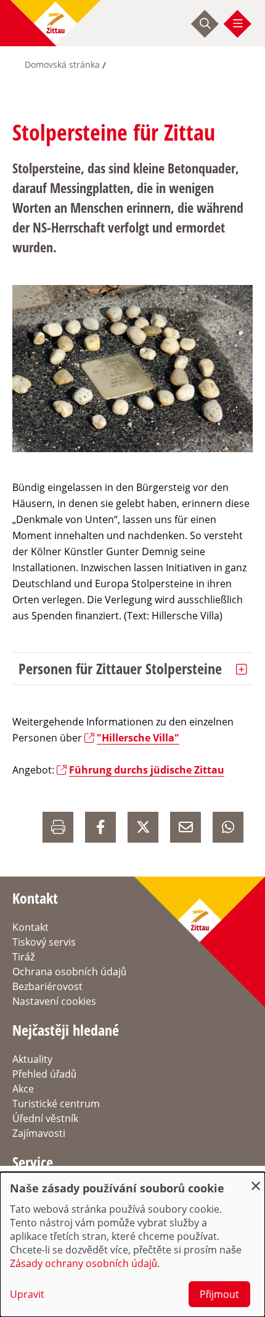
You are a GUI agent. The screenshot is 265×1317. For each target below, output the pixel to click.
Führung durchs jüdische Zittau (146, 770)
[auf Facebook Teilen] (100, 827)
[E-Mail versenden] (185, 827)
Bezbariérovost (47, 986)
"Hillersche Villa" (138, 738)
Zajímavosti (38, 1133)
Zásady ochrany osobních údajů (83, 1263)
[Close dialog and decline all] (256, 1179)
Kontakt (30, 927)
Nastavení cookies (54, 1001)
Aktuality (32, 1059)
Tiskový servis (44, 942)
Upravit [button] (27, 1294)
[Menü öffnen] (238, 23)
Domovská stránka (62, 64)
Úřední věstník (45, 1118)
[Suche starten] (205, 23)
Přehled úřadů (44, 1074)
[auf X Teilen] (143, 827)
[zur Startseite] (55, 23)
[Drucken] (58, 827)
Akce (23, 1089)
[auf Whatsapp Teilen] (228, 827)
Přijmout (219, 1294)
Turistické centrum (56, 1103)
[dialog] (132, 1244)
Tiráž (23, 957)
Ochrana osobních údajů (69, 971)
